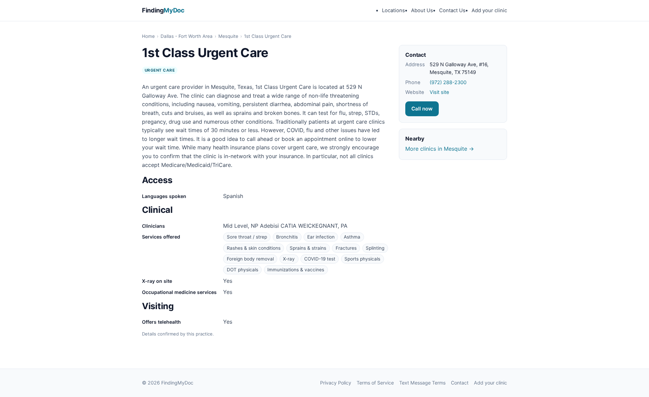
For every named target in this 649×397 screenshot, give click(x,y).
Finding (163, 10)
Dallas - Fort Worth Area (187, 36)
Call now (422, 108)
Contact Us (452, 10)
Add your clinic (489, 10)
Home (148, 36)
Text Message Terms (422, 383)
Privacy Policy (335, 383)
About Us (422, 10)
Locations (393, 10)
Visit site (439, 92)
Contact (459, 383)
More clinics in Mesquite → (439, 148)
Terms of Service (375, 383)
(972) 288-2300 (448, 82)
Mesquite (228, 36)
